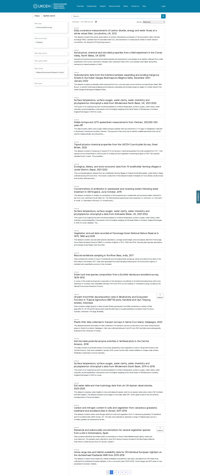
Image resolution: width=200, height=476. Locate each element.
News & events (114, 6)
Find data (80, 6)
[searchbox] (35, 31)
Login (163, 6)
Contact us (135, 6)
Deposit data (91, 6)
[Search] (163, 16)
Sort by (139, 22)
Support (103, 6)
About (125, 6)
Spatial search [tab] (49, 16)
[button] (96, 22)
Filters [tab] (37, 16)
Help (144, 6)
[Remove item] (36, 27)
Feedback (198, 197)
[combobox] (50, 27)
